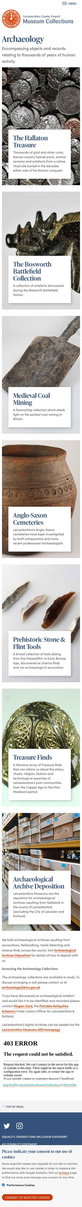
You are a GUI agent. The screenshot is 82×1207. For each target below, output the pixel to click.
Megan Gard (23, 1006)
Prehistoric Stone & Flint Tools (39, 643)
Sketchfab (70, 1085)
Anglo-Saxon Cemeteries (30, 518)
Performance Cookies (20, 1185)
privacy (64, 1173)
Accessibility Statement (19, 1144)
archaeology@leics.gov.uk (21, 987)
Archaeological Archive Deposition (38, 882)
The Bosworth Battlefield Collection (32, 271)
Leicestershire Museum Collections (39, 1085)
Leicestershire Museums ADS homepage (31, 1029)
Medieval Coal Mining (31, 399)
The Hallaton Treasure (30, 141)
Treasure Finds (32, 757)
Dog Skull (9, 1085)
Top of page (14, 1107)
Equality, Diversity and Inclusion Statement (34, 1137)
